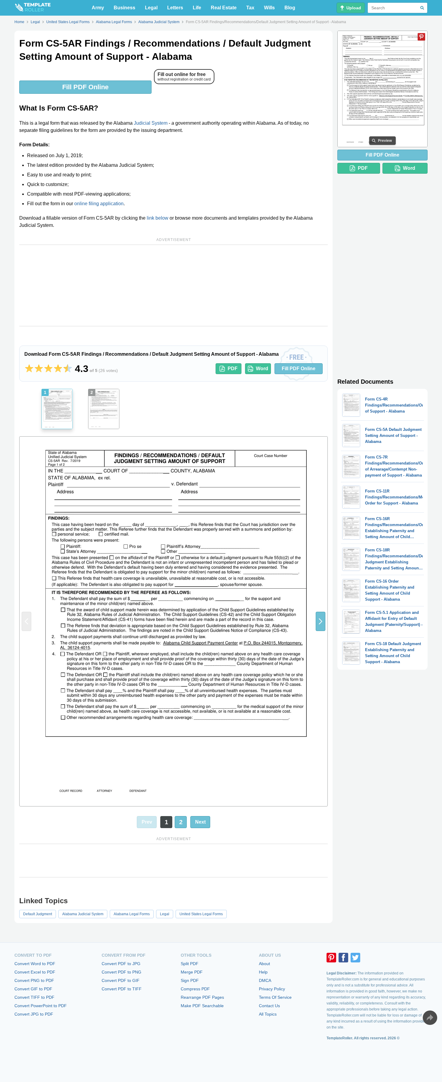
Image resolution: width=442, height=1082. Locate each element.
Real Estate (224, 7)
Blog (289, 7)
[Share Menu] (430, 1017)
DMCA (265, 980)
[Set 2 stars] (39, 368)
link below (157, 218)
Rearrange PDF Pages (202, 997)
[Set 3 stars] (48, 368)
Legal (151, 7)
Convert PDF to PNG (121, 972)
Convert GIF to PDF (33, 988)
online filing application (99, 203)
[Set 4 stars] (58, 368)
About (264, 963)
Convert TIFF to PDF (34, 997)
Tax (250, 7)
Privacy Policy (272, 988)
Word (262, 368)
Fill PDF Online (85, 87)
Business (124, 7)
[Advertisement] (173, 285)
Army (98, 7)
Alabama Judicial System (82, 914)
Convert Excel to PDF (34, 972)
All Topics (268, 1014)
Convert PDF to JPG (121, 963)
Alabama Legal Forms (132, 914)
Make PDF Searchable (202, 1005)
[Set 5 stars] (67, 368)
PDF (233, 368)
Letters (175, 7)
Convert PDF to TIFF (122, 988)
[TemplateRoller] (32, 8)
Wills (269, 7)
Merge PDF (192, 972)
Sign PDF (190, 980)
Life (197, 7)
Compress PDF (195, 988)
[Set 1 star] (29, 368)
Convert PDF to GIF (121, 980)
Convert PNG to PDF (34, 980)
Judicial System (150, 123)
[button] (320, 621)
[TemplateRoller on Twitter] (355, 957)
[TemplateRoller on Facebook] (343, 957)
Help (263, 972)
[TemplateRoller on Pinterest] (331, 957)
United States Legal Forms (201, 914)
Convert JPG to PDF (33, 1014)
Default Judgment (37, 914)
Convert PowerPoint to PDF (40, 1005)
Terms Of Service (275, 997)
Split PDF (189, 963)
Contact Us (269, 1005)
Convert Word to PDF (34, 963)
